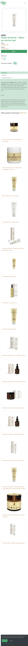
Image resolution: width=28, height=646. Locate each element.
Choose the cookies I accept (8, 643)
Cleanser (3, 35)
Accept (4, 640)
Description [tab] (4, 72)
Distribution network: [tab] (6, 77)
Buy (15, 51)
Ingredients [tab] (4, 75)
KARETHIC (23, 113)
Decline (11, 640)
